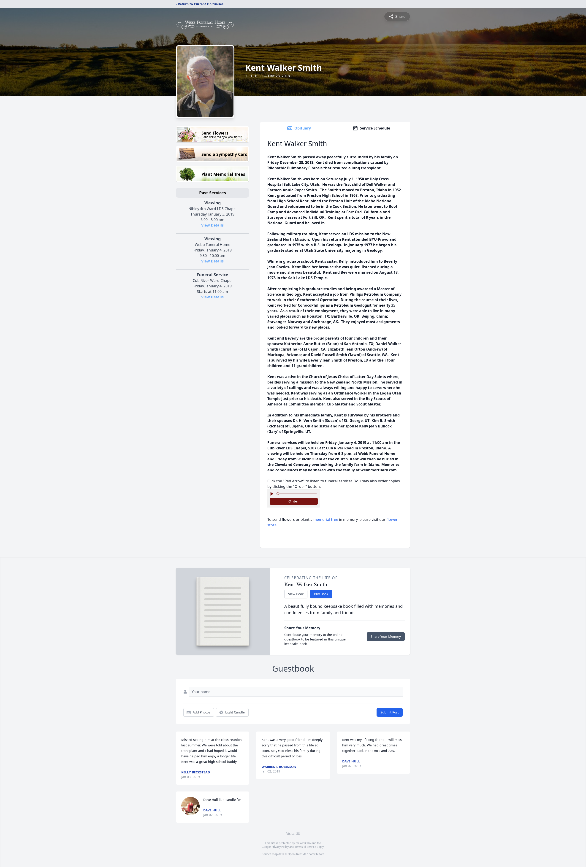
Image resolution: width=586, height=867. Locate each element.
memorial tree (325, 519)
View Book (296, 594)
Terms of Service (305, 847)
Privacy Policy (280, 847)
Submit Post (389, 712)
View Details (212, 225)
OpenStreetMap (298, 854)
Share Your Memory (386, 636)
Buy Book (321, 594)
